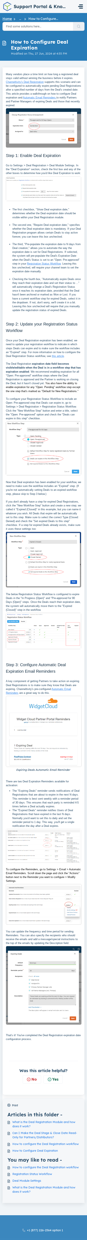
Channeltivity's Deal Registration (25, 81)
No (34, 1079)
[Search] (79, 26)
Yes (55, 1079)
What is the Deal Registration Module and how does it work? (43, 1124)
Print (15, 1105)
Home (7, 19)
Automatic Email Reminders (39, 97)
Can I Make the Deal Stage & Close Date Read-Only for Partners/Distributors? (44, 1135)
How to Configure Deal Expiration (35, 1150)
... (20, 19)
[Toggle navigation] (80, 6)
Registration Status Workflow (44, 263)
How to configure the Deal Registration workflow (45, 1144)
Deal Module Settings (26, 1181)
